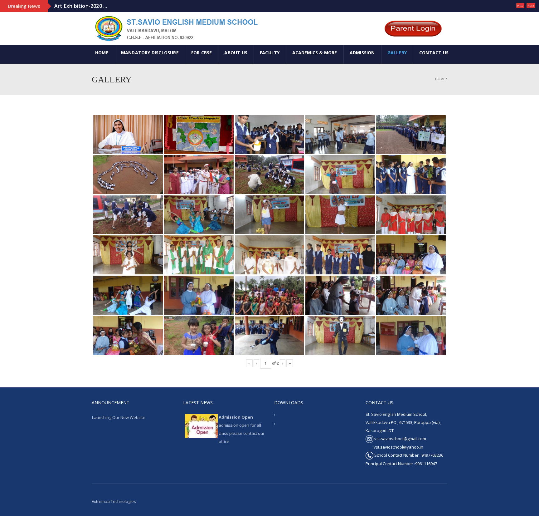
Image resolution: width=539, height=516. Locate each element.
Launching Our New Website (118, 417)
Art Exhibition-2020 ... (80, 4)
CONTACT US (434, 53)
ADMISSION (362, 53)
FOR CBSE (201, 53)
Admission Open (236, 417)
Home (440, 79)
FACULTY (269, 53)
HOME (102, 53)
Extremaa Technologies (114, 501)
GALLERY (397, 53)
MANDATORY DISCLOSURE (150, 53)
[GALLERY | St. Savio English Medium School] (175, 28)
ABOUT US (235, 53)
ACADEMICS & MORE (314, 53)
